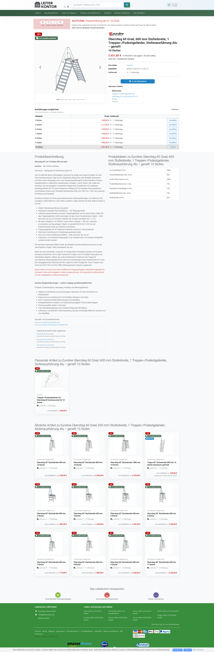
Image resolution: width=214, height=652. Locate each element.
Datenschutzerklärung (110, 631)
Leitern (37, 13)
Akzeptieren (177, 650)
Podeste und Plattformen (90, 13)
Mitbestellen (116, 91)
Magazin (52, 631)
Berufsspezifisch (50, 13)
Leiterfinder (98, 631)
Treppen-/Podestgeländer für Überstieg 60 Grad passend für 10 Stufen (125, 96)
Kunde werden (43, 618)
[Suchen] (127, 4)
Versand (38, 631)
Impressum (39, 634)
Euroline (130, 65)
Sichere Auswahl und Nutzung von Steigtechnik (51, 325)
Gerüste (107, 13)
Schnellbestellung (87, 631)
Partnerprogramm (72, 631)
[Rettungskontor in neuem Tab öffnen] (68, 7)
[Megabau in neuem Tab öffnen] (65, 7)
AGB (121, 631)
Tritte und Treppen (69, 13)
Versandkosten (174, 624)
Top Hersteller (138, 13)
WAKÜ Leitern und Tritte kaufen (168, 611)
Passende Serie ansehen (45, 334)
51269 (92, 219)
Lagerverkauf (60, 631)
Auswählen (173, 120)
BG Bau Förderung (121, 13)
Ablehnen (187, 650)
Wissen (44, 631)
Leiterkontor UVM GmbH (49, 637)
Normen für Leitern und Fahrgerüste (47, 322)
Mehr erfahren (198, 650)
